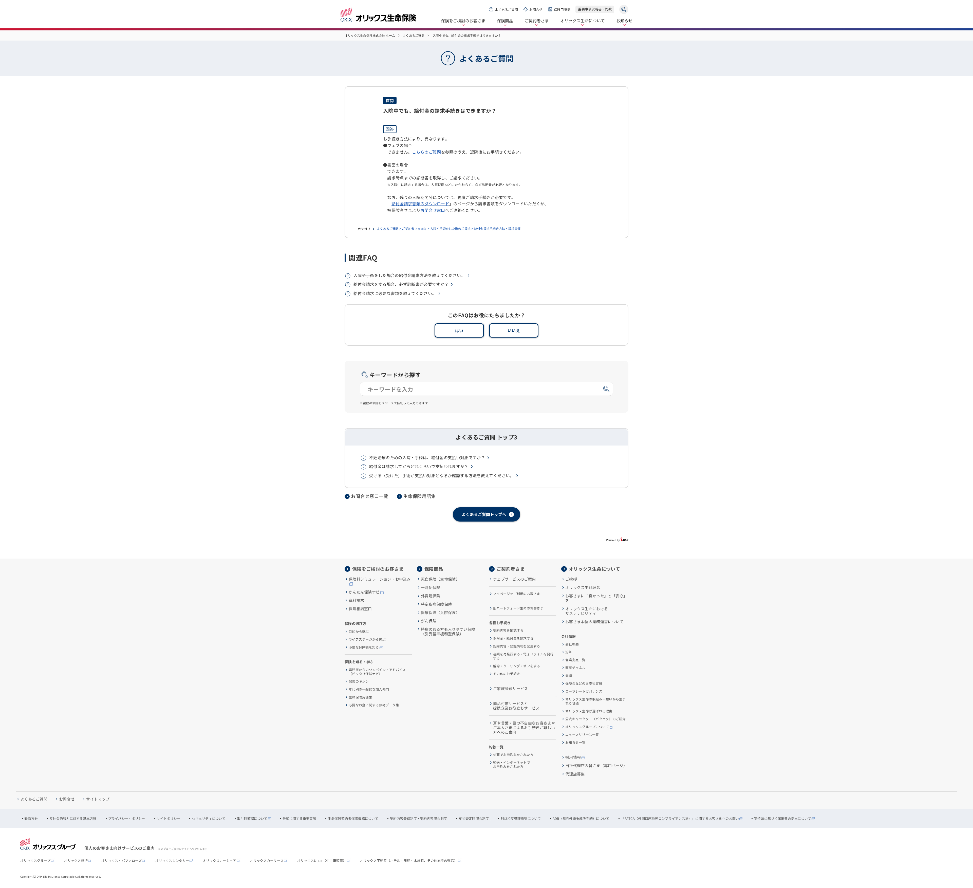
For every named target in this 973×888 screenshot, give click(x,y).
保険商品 (505, 21)
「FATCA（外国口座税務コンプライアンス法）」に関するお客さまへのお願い (680, 819)
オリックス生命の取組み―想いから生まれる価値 (595, 701)
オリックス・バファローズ (121, 861)
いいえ (514, 330)
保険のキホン (359, 681)
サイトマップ (97, 799)
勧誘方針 (31, 819)
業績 (568, 676)
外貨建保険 (430, 596)
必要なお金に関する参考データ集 (374, 705)
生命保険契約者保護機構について (353, 819)
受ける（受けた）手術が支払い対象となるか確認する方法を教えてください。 (441, 475)
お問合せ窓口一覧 (369, 496)
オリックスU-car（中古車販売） (321, 861)
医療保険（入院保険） (440, 612)
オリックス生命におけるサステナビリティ (586, 611)
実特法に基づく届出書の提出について (782, 819)
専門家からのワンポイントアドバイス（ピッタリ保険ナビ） (377, 672)
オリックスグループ (35, 861)
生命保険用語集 (419, 496)
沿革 (568, 652)
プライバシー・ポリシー (126, 819)
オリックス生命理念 (582, 587)
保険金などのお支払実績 (583, 683)
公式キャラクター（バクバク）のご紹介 (595, 719)
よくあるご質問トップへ (484, 514)
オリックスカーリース (267, 861)
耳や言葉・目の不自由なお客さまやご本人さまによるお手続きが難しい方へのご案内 (524, 727)
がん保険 (428, 621)
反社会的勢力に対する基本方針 (73, 819)
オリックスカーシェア (219, 861)
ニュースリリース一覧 (582, 735)
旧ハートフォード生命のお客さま (518, 608)
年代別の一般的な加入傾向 (369, 689)
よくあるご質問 (506, 9)
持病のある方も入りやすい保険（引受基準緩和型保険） (448, 631)
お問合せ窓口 (432, 210)
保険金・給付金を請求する (513, 638)
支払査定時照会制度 (474, 819)
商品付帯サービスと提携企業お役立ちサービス (516, 705)
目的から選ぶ (359, 632)
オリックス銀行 (76, 861)
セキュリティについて (209, 819)
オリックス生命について (582, 21)
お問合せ (535, 9)
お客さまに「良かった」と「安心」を (596, 598)
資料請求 (356, 600)
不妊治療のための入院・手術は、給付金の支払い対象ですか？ (427, 457)
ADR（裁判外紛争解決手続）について (581, 819)
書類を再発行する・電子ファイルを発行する (523, 656)
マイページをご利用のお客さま (516, 594)
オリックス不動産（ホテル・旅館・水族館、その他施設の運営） (409, 861)
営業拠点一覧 (575, 660)
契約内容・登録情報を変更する (516, 646)
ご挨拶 (571, 579)
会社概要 (572, 644)
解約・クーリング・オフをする (516, 666)
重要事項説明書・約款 (595, 9)
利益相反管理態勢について (521, 819)
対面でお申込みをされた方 (513, 755)
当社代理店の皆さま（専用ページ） (596, 765)
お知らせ (624, 21)
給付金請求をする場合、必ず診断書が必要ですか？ (400, 284)
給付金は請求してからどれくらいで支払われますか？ (419, 466)
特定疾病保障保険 (436, 604)
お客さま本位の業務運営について (594, 621)
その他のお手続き (506, 674)
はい (459, 330)
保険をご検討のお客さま (463, 21)
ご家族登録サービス (510, 688)
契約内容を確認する (508, 630)
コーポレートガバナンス (583, 691)
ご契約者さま (537, 21)
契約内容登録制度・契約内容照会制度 (418, 819)
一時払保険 (430, 587)
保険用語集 (562, 9)
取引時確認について (252, 819)
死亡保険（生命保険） (440, 579)
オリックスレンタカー (172, 861)
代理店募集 (575, 774)
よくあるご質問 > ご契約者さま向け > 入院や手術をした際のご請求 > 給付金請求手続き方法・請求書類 (448, 228)
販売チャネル (575, 668)
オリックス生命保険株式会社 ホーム (370, 35)
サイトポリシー (168, 819)
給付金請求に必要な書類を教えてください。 (394, 293)
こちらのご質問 (426, 152)
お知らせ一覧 (575, 743)
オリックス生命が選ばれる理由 (588, 711)
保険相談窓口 (360, 608)
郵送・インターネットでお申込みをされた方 (511, 764)
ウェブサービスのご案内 (514, 579)
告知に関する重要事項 (299, 819)
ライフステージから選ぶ (367, 639)
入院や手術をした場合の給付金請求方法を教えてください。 (409, 275)
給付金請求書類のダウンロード (420, 203)
